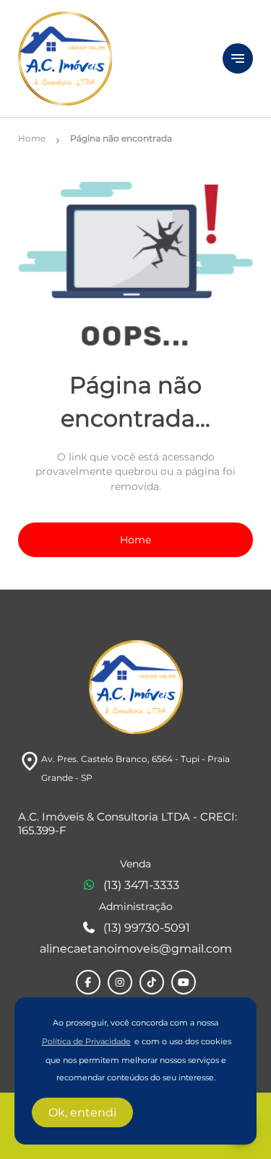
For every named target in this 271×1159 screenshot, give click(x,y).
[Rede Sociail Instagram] (119, 982)
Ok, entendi (82, 1112)
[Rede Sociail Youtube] (183, 982)
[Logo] (111, 58)
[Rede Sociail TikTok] (151, 982)
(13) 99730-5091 (146, 928)
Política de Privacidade (86, 1041)
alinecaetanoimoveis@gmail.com (136, 948)
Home (135, 539)
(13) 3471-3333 (141, 885)
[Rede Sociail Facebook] (88, 982)
